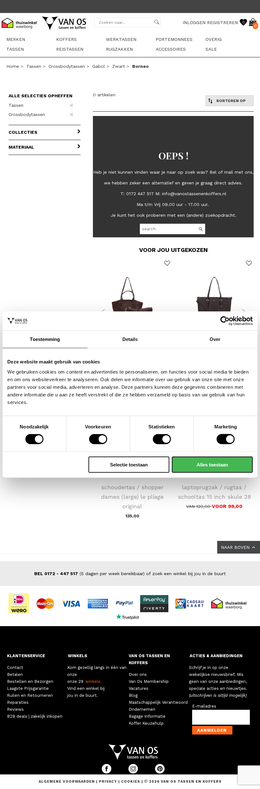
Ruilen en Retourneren (30, 695)
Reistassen (69, 49)
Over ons (138, 674)
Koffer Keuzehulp (146, 723)
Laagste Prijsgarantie (28, 688)
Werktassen (121, 39)
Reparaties (18, 702)
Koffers (66, 39)
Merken (15, 39)
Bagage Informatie (147, 716)
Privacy (108, 781)
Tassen (15, 49)
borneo (140, 66)
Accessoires (171, 49)
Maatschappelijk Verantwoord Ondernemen (158, 706)
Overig (213, 39)
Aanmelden (212, 730)
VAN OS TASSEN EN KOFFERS (149, 659)
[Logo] (64, 28)
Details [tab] (130, 339)
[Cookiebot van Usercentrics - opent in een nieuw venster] (225, 321)
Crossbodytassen (67, 66)
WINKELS (77, 655)
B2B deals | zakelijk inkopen (34, 716)
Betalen (15, 674)
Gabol (98, 66)
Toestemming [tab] (45, 339)
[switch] (98, 439)
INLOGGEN (194, 22)
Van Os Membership (149, 681)
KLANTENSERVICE (26, 655)
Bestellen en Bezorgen (30, 681)
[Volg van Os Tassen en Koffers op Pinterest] (159, 772)
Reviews (15, 709)
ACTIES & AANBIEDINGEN (216, 655)
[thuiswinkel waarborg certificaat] (231, 603)
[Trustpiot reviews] (130, 616)
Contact (15, 667)
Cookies (130, 781)
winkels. (93, 681)
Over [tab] (215, 339)
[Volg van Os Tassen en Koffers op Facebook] (107, 772)
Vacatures (138, 688)
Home (12, 66)
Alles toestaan (212, 464)
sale (211, 49)
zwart (118, 66)
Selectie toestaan (129, 464)
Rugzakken (119, 49)
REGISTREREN (222, 22)
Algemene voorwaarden (67, 781)
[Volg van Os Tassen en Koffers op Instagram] (133, 772)
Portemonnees (174, 39)
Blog (133, 695)
